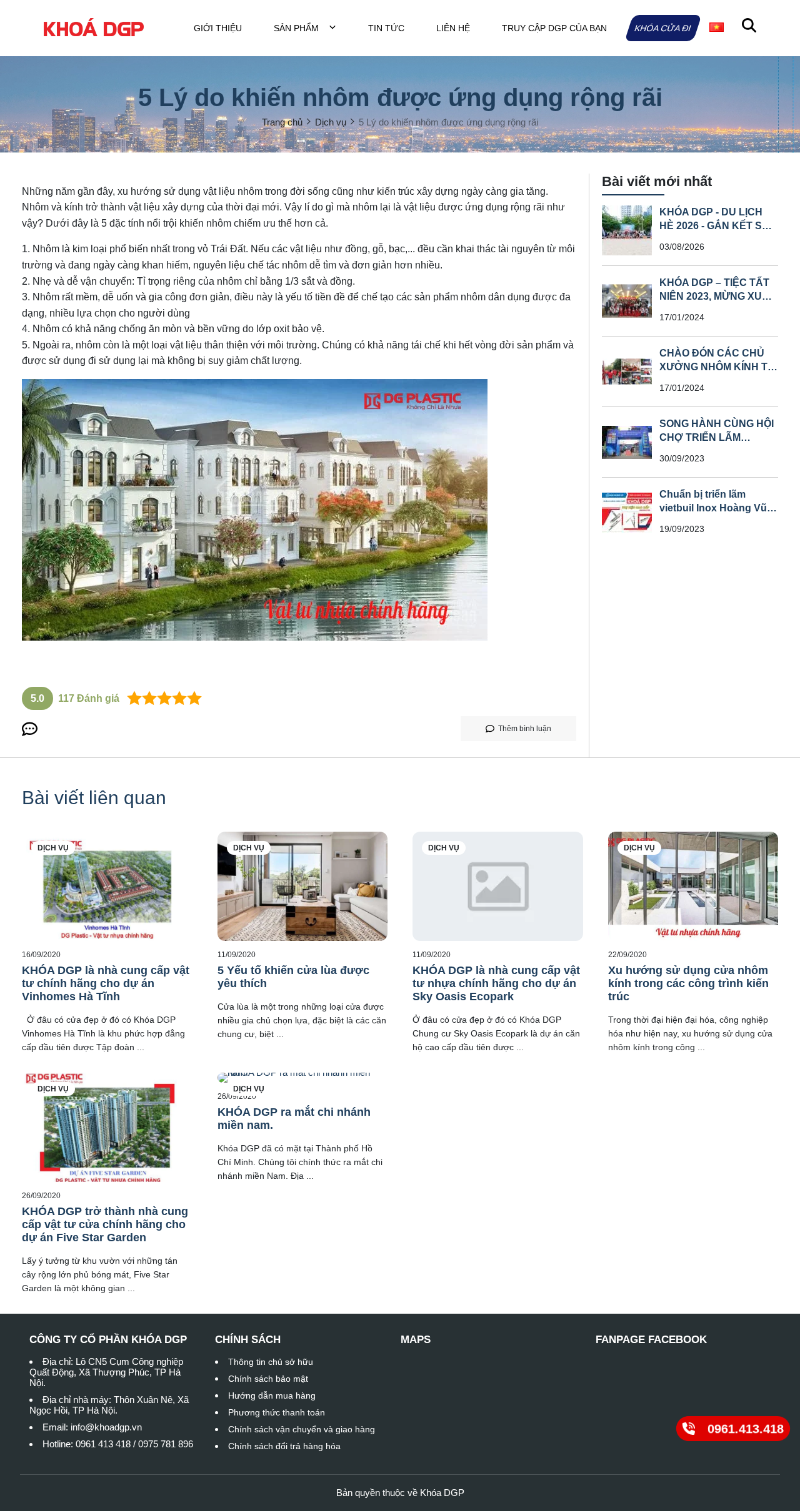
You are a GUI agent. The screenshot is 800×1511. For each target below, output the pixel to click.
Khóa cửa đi (663, 28)
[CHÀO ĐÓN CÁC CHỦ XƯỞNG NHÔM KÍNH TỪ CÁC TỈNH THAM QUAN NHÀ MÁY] (627, 371)
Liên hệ (453, 28)
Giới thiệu (218, 28)
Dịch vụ (53, 848)
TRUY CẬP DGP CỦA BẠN (554, 28)
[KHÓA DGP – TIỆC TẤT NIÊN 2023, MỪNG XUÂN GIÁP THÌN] (627, 301)
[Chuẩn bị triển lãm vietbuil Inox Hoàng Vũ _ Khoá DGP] (627, 513)
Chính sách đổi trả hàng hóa (284, 1446)
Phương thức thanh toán (276, 1412)
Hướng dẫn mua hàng (272, 1395)
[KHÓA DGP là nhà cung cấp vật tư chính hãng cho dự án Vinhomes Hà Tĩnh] (107, 886)
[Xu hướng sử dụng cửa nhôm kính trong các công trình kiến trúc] (693, 886)
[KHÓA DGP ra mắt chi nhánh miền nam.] (303, 1078)
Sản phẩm (297, 28)
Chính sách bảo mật (268, 1379)
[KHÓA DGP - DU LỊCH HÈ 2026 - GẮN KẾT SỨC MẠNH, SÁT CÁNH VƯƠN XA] (627, 230)
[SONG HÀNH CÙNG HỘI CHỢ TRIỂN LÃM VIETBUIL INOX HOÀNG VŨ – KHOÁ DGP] (627, 442)
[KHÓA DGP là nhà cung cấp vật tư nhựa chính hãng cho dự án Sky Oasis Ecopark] (497, 886)
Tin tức (386, 28)
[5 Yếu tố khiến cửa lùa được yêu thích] (303, 886)
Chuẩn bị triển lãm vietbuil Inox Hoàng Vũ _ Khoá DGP (717, 508)
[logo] (94, 27)
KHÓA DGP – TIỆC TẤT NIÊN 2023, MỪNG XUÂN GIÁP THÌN (718, 296)
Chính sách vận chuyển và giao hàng (301, 1429)
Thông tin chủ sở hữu (270, 1362)
